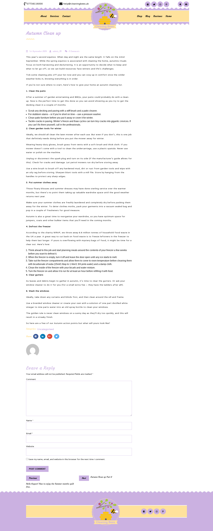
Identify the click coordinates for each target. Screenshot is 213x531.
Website (30, 446)
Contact (66, 16)
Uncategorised (45, 329)
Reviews (157, 16)
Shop (139, 16)
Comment (31, 379)
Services (54, 16)
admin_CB (57, 51)
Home (169, 16)
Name (29, 420)
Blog (147, 16)
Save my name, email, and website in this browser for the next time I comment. (67, 459)
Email (29, 433)
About (43, 16)
